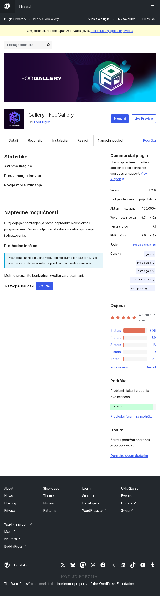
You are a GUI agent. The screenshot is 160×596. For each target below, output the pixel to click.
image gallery (145, 262)
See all (151, 367)
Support (88, 496)
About (8, 488)
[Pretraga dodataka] (48, 45)
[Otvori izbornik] (153, 6)
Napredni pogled (110, 140)
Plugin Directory (15, 19)
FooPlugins (42, 122)
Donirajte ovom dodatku (129, 456)
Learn (86, 488)
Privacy (10, 510)
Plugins (48, 503)
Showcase (51, 488)
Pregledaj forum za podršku (131, 416)
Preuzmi (120, 118)
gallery (150, 254)
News (8, 496)
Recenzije (35, 140)
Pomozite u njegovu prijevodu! (112, 31)
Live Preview (144, 118)
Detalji (13, 140)
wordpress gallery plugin (143, 288)
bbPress (12, 539)
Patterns (49, 510)
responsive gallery (142, 279)
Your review (119, 367)
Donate (129, 503)
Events (126, 496)
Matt (10, 531)
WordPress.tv (94, 510)
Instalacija (60, 140)
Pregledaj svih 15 (144, 244)
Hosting (10, 503)
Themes (49, 496)
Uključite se (130, 488)
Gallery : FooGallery (51, 115)
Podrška (149, 140)
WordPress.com (18, 524)
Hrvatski (20, 565)
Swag (127, 510)
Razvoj (82, 140)
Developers (90, 503)
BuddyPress (15, 546)
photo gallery (146, 271)
